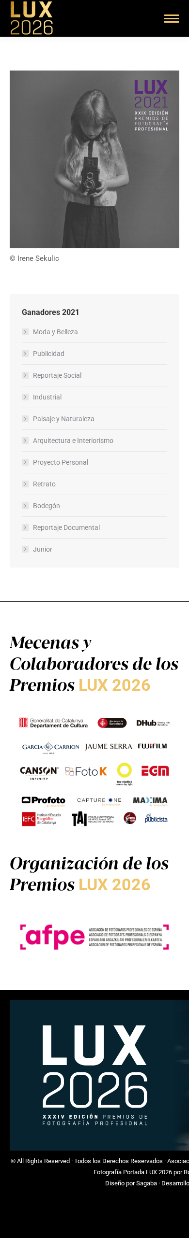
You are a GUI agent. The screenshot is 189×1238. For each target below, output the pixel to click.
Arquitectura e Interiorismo (73, 440)
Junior (42, 549)
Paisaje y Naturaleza (63, 419)
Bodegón (46, 506)
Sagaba (146, 1183)
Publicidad (48, 353)
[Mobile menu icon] (171, 19)
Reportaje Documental (66, 527)
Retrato (44, 484)
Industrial (47, 397)
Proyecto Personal (60, 462)
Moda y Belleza (55, 332)
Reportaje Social (57, 375)
